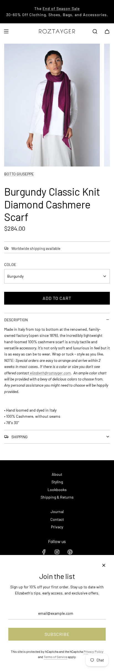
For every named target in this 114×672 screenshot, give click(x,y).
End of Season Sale (61, 8)
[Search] (95, 31)
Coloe (10, 264)
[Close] (104, 565)
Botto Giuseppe (19, 173)
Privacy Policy (93, 651)
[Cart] (107, 31)
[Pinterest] (70, 552)
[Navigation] (6, 31)
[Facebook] (44, 552)
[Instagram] (57, 552)
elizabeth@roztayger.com (50, 372)
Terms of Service (55, 657)
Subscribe (57, 634)
